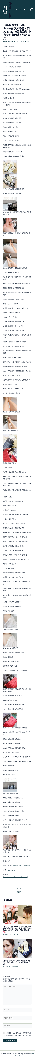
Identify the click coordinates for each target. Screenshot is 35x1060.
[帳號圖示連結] (24, 9)
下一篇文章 (17, 892)
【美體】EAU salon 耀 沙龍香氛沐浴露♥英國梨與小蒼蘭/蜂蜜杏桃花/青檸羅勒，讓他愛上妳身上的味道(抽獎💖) (17, 929)
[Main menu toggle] (16, 9)
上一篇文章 (17, 888)
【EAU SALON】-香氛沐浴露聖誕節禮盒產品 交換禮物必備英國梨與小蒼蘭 (17, 962)
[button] (21, 10)
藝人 (10, 934)
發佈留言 (6, 42)
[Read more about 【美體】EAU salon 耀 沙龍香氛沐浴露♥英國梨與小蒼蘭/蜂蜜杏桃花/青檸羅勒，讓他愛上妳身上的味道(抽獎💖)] (17, 915)
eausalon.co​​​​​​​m (11, 870)
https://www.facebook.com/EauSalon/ (15, 877)
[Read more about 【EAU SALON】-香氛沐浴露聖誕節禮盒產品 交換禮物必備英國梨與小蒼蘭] (17, 949)
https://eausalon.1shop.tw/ (21, 866)
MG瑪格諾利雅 (11, 9)
